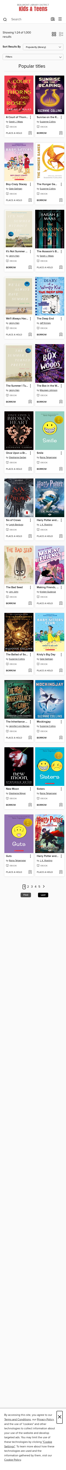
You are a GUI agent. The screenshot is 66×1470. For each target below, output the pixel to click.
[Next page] (44, 887)
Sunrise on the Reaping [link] (48, 117)
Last (43, 895)
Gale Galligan (15, 188)
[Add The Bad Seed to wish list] (30, 603)
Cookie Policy (12, 1460)
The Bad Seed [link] (14, 587)
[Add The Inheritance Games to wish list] (30, 738)
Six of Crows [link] (13, 520)
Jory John (13, 591)
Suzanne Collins (48, 121)
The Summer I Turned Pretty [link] (17, 385)
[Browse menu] (60, 19)
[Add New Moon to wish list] (30, 805)
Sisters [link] (41, 789)
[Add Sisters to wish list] (61, 805)
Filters (9, 56)
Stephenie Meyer (17, 793)
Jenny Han (14, 256)
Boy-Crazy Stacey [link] (16, 184)
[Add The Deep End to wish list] (61, 335)
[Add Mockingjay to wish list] (61, 738)
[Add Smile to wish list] (61, 469)
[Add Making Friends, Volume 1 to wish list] (61, 603)
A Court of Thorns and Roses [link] (17, 117)
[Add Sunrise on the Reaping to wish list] (61, 133)
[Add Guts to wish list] (30, 872)
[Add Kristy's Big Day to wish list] (61, 671)
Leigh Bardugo (16, 524)
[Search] (5, 19)
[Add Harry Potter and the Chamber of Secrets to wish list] (61, 536)
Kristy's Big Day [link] (46, 654)
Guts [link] (9, 856)
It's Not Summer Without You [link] (17, 251)
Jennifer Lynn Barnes (19, 726)
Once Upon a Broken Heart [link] (17, 453)
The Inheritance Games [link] (17, 721)
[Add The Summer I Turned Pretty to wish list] (30, 402)
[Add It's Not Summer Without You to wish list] (30, 267)
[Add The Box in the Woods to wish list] (61, 402)
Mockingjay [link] (44, 721)
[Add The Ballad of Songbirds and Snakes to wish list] (30, 671)
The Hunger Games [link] (48, 184)
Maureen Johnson (48, 390)
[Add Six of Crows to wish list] (30, 536)
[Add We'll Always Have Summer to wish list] (30, 335)
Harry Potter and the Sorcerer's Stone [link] (48, 856)
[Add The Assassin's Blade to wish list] (61, 267)
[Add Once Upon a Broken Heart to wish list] (30, 469)
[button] (54, 35)
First (25, 895)
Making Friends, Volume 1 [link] (48, 587)
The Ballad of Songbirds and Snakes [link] (17, 654)
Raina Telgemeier (48, 457)
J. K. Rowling (46, 524)
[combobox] (25, 19)
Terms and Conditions (17, 1419)
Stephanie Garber (17, 457)
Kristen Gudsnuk (48, 591)
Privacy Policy (45, 1419)
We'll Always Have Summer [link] (17, 318)
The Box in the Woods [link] (48, 385)
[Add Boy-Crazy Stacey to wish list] (30, 200)
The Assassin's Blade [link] (48, 251)
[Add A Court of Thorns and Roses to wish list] (30, 133)
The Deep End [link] (45, 318)
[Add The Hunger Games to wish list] (61, 200)
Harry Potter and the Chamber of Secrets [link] (48, 520)
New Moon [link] (12, 789)
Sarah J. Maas (16, 121)
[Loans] (53, 20)
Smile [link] (40, 453)
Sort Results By (12, 46)
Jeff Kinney (45, 323)
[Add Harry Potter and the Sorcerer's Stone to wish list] (61, 872)
